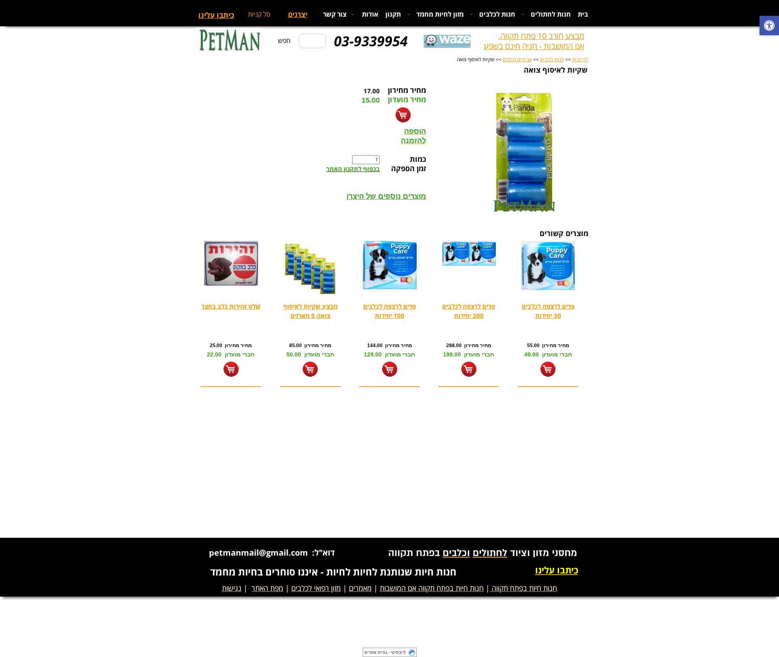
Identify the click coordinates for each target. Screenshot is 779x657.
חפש (284, 41)
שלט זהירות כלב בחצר (230, 307)
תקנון (393, 15)
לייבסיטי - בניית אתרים (385, 652)
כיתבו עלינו (216, 15)
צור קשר (334, 15)
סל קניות (259, 15)
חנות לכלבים (552, 60)
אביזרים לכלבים (517, 60)
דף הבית (580, 60)
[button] (769, 26)
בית (583, 15)
